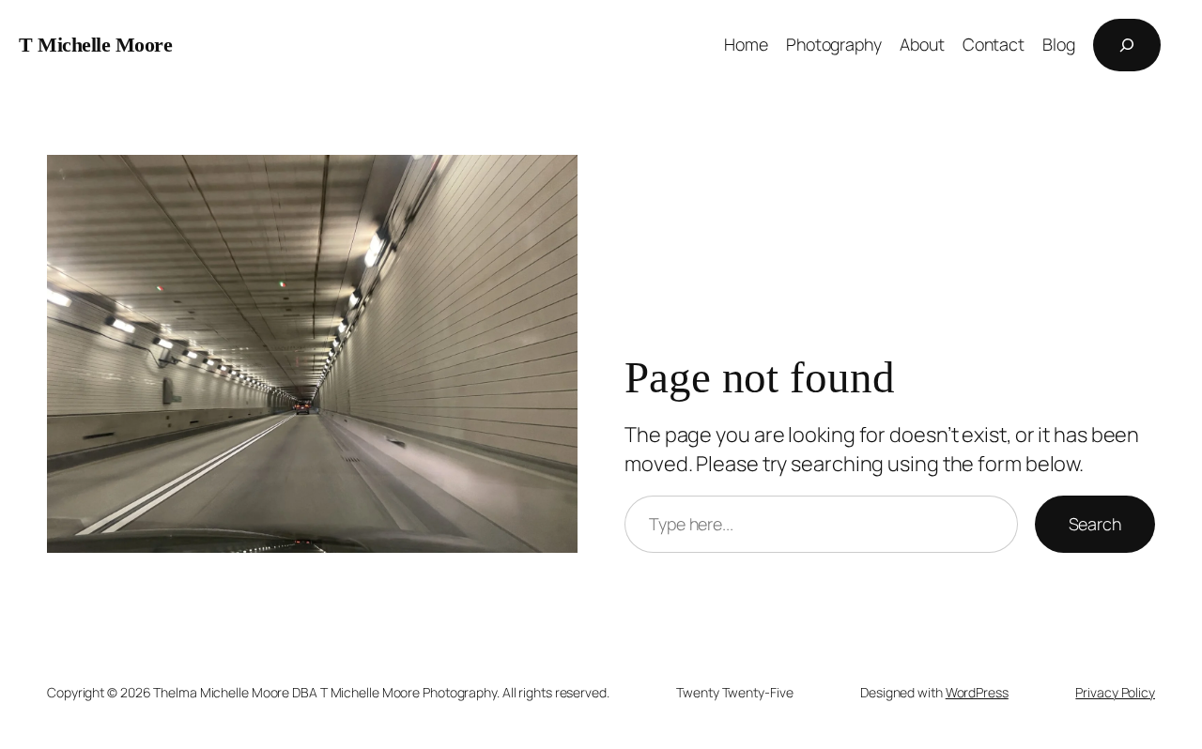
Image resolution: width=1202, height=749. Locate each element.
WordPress (977, 692)
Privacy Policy (1115, 692)
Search (1095, 523)
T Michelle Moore (95, 45)
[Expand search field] (1127, 45)
